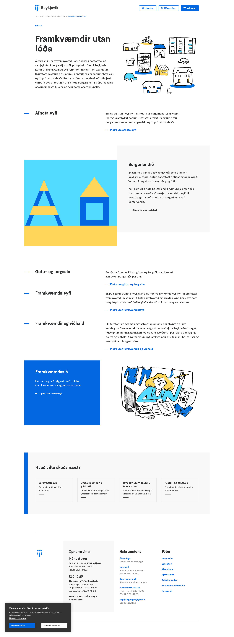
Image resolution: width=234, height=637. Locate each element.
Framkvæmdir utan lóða (77, 16)
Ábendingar (131, 560)
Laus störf (167, 563)
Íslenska (149, 8)
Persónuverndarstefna (173, 585)
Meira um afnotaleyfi (123, 130)
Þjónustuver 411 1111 (132, 590)
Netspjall (132, 570)
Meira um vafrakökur (17, 618)
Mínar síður (169, 8)
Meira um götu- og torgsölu (127, 284)
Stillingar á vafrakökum (52, 625)
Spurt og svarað (133, 581)
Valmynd (191, 8)
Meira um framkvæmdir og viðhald (131, 349)
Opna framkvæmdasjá (51, 393)
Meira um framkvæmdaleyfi (127, 310)
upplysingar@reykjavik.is (132, 601)
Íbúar (42, 16)
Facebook (167, 590)
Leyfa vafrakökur (18, 625)
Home (36, 16)
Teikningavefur (169, 580)
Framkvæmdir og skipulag (55, 16)
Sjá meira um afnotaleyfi (145, 210)
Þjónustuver (168, 574)
